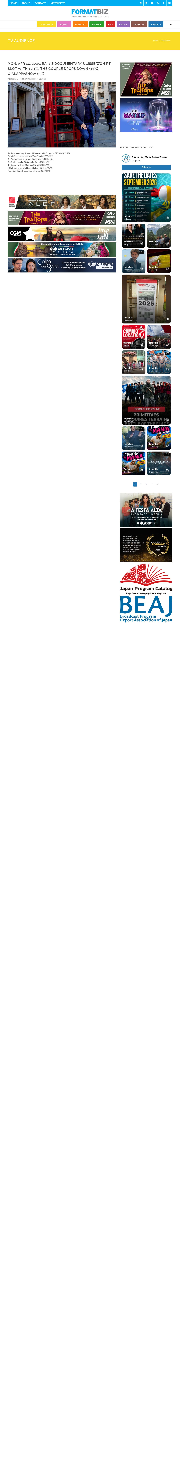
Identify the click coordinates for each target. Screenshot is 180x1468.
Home (13, 3)
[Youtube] (152, 3)
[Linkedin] (140, 3)
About (26, 3)
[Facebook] (163, 3)
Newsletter (57, 3)
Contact (40, 3)
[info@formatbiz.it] (169, 3)
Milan (43, 79)
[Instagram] (146, 3)
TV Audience (30, 79)
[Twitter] (158, 3)
